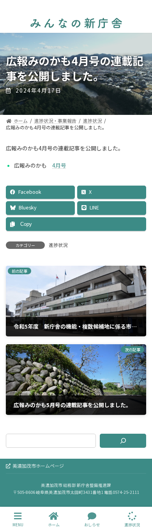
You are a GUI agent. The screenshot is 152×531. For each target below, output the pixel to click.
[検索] (123, 441)
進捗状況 (58, 244)
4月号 (59, 165)
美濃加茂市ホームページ (38, 465)
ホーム (54, 524)
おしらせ (92, 524)
